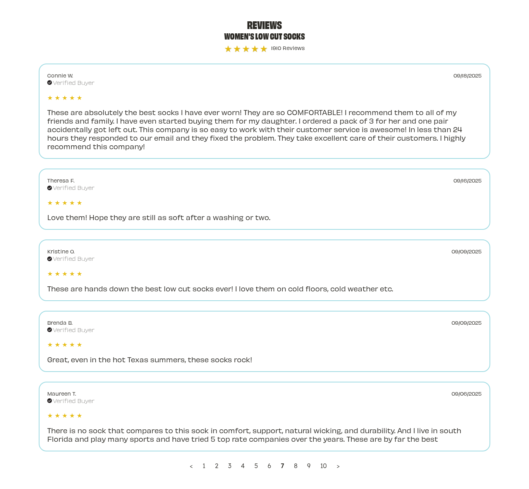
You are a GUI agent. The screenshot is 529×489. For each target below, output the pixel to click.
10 (323, 466)
